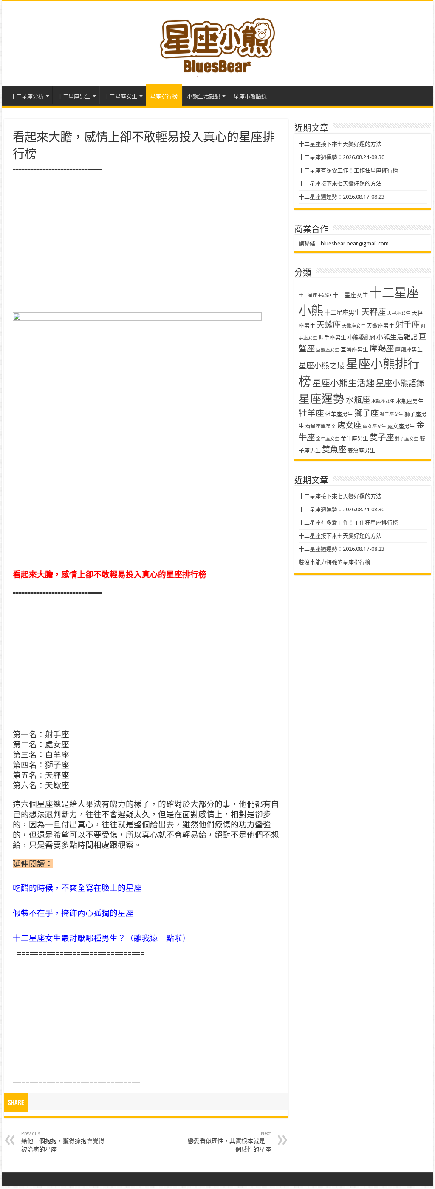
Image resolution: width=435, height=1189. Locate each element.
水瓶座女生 (383, 401)
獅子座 (366, 413)
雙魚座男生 (361, 450)
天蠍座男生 (380, 325)
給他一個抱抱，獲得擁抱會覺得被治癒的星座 (63, 1142)
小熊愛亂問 (361, 337)
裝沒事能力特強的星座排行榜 (334, 562)
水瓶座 (358, 400)
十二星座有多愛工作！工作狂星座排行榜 (348, 170)
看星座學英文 (320, 426)
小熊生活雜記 (203, 96)
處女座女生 (374, 426)
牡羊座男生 (339, 414)
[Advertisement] (146, 234)
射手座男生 (332, 337)
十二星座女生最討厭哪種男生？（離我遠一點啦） (101, 938)
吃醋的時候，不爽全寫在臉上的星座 (77, 888)
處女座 (349, 425)
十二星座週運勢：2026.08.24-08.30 (341, 157)
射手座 (407, 325)
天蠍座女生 (353, 326)
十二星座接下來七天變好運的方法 (340, 144)
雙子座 (382, 437)
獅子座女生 (391, 414)
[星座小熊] (217, 42)
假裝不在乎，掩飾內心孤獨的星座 (73, 913)
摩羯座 (382, 349)
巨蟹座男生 (354, 349)
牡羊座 (311, 413)
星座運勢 (322, 398)
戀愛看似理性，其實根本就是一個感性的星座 (229, 1142)
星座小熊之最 (322, 365)
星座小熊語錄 (250, 96)
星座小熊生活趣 (343, 383)
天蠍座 (328, 325)
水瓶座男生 (410, 401)
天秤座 (374, 312)
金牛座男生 (354, 438)
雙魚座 (334, 449)
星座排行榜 (164, 96)
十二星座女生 (120, 96)
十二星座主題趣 (315, 295)
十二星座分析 (27, 96)
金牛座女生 (327, 439)
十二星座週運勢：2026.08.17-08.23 (341, 197)
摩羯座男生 (409, 349)
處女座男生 (401, 426)
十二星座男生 (73, 96)
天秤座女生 (398, 313)
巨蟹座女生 (327, 350)
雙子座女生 (406, 439)
